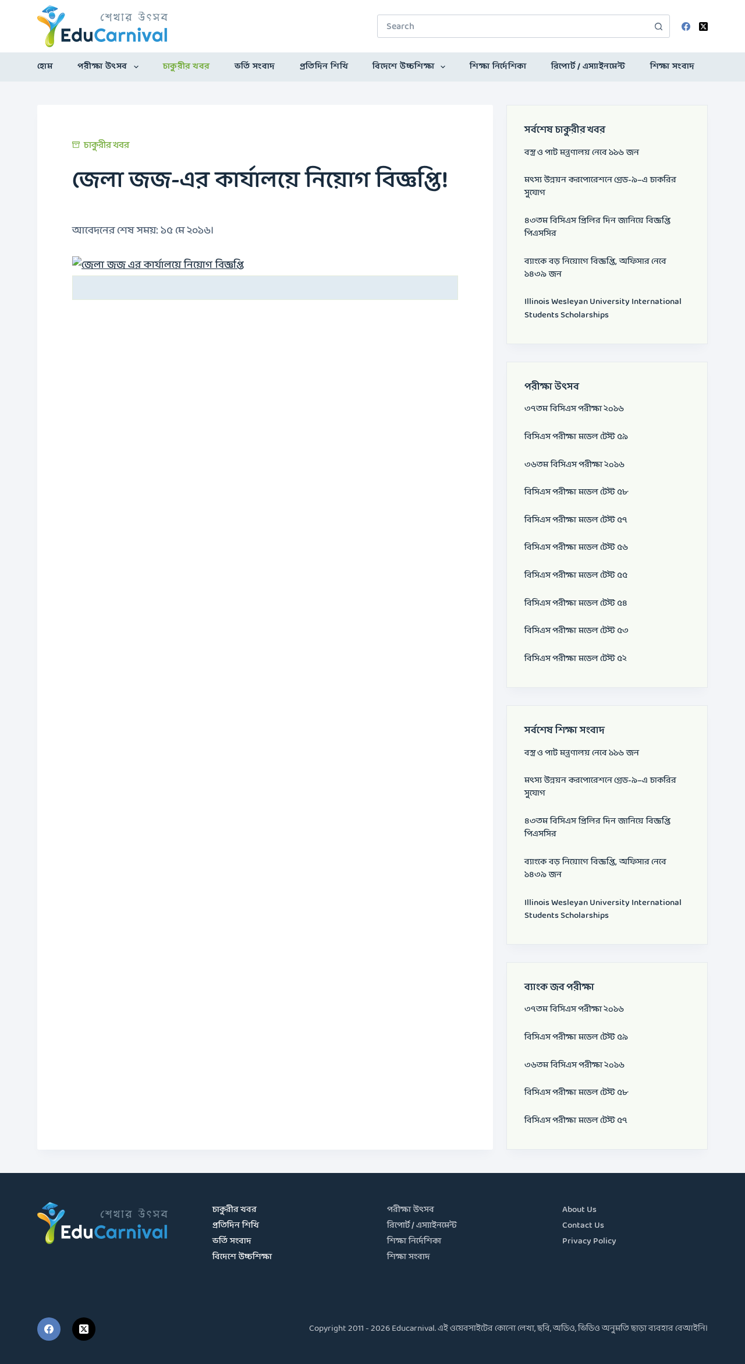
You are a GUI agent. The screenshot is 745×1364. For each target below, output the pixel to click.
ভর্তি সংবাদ (255, 66)
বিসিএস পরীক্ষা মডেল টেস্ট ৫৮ (576, 492)
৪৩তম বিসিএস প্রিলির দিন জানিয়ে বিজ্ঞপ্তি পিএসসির (597, 227)
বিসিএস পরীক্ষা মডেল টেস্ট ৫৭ (575, 520)
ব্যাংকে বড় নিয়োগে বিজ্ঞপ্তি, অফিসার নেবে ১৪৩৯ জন (595, 268)
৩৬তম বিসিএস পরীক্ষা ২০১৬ (574, 465)
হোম (45, 66)
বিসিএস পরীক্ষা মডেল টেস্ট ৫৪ (575, 603)
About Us (579, 1210)
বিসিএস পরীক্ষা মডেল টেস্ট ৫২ (575, 659)
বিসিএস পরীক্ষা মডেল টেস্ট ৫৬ (576, 547)
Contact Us (583, 1225)
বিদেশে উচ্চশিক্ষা (403, 66)
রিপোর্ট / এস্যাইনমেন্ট (588, 66)
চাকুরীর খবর (186, 66)
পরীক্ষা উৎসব (102, 66)
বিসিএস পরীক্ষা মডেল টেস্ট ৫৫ (575, 575)
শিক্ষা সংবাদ (672, 66)
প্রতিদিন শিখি (324, 66)
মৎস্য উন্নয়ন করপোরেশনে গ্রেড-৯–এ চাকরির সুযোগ (600, 186)
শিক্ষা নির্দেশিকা (498, 66)
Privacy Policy (589, 1241)
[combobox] (512, 26)
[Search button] (658, 26)
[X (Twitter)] (703, 26)
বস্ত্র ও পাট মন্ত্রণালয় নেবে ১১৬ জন (581, 153)
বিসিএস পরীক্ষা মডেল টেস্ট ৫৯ (576, 437)
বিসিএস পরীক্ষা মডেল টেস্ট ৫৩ (576, 631)
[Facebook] (686, 26)
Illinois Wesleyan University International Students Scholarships (603, 308)
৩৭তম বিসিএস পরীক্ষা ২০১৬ (574, 409)
